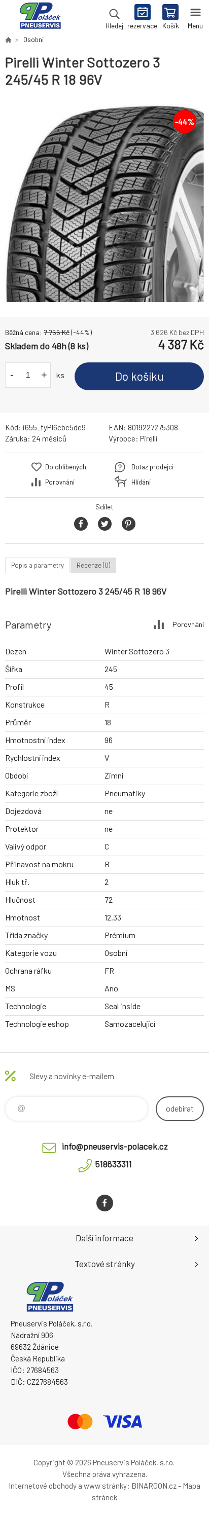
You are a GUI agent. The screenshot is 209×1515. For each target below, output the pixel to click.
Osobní (33, 39)
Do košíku (139, 376)
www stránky (105, 1485)
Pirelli (149, 438)
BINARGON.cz (154, 1485)
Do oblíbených (65, 467)
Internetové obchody (43, 1485)
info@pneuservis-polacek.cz (115, 1146)
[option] (104, 202)
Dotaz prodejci (152, 467)
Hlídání (141, 482)
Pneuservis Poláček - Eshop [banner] (40, 17)
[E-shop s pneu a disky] (8, 39)
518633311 (113, 1164)
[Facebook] (104, 1203)
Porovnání (60, 482)
